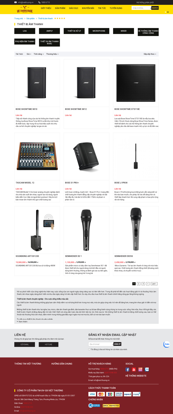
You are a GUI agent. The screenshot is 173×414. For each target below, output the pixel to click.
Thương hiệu (51, 54)
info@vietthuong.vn (25, 2)
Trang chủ (18, 18)
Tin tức (102, 8)
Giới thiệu (46, 8)
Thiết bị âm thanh (45, 18)
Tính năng (38, 54)
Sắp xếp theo (149, 54)
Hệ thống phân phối (145, 2)
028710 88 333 (111, 373)
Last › (154, 284)
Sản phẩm (60, 8)
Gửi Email (25, 344)
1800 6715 (45, 2)
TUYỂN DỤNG (116, 8)
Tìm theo (19, 54)
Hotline (48, 344)
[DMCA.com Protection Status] (112, 406)
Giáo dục (73, 8)
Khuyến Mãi (88, 8)
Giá (28, 54)
